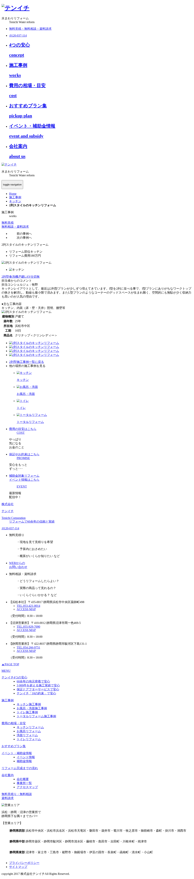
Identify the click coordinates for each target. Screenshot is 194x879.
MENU (6, 670)
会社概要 (23, 779)
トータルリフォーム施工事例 (36, 716)
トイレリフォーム (29, 739)
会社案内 (8, 775)
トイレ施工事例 (27, 712)
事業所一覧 (24, 783)
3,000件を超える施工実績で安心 (38, 685)
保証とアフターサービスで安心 (38, 689)
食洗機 (13, 276)
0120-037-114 (10, 528)
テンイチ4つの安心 (14, 677)
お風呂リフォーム (29, 731)
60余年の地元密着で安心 (33, 681)
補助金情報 (24, 761)
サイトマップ (18, 866)
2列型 (5, 276)
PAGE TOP (10, 664)
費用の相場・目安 (14, 723)
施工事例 (8, 700)
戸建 (21, 276)
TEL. (28, 605)
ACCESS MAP (26, 609)
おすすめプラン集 (14, 746)
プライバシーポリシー (24, 862)
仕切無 (35, 276)
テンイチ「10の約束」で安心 (36, 693)
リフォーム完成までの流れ (20, 768)
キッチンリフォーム (30, 727)
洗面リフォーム (27, 735)
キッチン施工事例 (29, 704)
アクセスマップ (27, 787)
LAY (27, 276)
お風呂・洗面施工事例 (32, 708)
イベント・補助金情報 (17, 753)
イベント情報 (26, 757)
